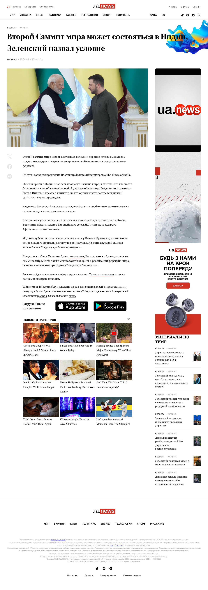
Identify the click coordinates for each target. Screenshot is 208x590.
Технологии (89, 15)
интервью (99, 175)
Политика (54, 15)
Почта (152, 15)
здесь (72, 296)
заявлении (43, 265)
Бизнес (71, 15)
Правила (89, 575)
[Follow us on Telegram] (193, 15)
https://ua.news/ (58, 540)
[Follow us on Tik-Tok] (182, 15)
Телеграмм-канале (101, 274)
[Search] (199, 15)
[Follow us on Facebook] (187, 15)
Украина (25, 15)
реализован (76, 256)
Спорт (107, 15)
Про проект (72, 575)
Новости (11, 27)
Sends (43, 296)
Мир (12, 15)
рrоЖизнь (123, 15)
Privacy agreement (108, 575)
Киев (39, 15)
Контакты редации (132, 575)
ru (163, 15)
